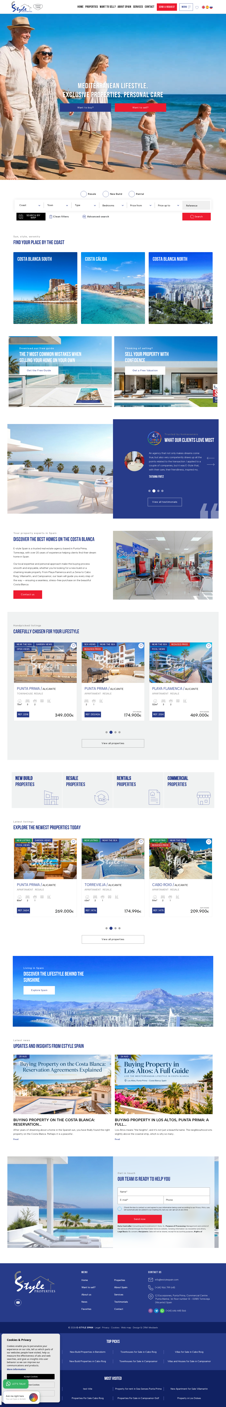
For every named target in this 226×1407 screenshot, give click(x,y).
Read (16, 1139)
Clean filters (61, 216)
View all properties (113, 743)
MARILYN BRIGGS (157, 481)
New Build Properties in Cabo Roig (87, 1361)
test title (87, 1389)
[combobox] (30, 205)
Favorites (86, 1309)
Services (138, 6)
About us (86, 1294)
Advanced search (98, 216)
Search (199, 216)
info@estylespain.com (166, 1279)
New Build (28, 271)
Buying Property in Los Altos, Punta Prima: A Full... (162, 1122)
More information (16, 1369)
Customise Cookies (31, 1384)
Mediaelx (153, 1327)
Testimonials (121, 1301)
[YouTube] (18, 1302)
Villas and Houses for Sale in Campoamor (189, 1361)
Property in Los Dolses (189, 1398)
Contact (149, 6)
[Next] (210, 464)
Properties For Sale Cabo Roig (88, 1398)
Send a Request (167, 7)
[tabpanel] (165, 467)
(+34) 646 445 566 (176, 1310)
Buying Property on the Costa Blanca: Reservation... (54, 1122)
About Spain (124, 6)
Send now (140, 1219)
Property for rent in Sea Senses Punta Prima (138, 1389)
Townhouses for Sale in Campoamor (138, 1361)
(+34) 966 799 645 (165, 1287)
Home (80, 6)
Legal (97, 1327)
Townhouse (29, 286)
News (84, 1301)
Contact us (28, 594)
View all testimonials (164, 501)
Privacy (105, 1327)
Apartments (30, 279)
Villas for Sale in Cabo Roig (189, 1352)
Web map (126, 1327)
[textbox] (30, 205)
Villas (25, 294)
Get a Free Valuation (145, 370)
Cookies (115, 1327)
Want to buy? (85, 107)
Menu (184, 7)
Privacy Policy (201, 1208)
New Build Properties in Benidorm (87, 1352)
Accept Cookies (31, 1376)
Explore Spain (39, 990)
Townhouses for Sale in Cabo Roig (138, 1352)
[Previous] (210, 458)
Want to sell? (108, 6)
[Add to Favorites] (73, 645)
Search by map (33, 216)
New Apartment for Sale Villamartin (189, 1389)
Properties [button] (91, 6)
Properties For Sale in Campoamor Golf (138, 1398)
